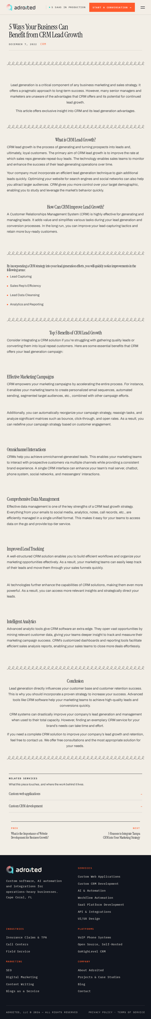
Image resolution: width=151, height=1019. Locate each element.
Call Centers (17, 944)
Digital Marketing (22, 977)
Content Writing (20, 984)
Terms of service (131, 1012)
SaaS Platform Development (101, 904)
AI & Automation (92, 890)
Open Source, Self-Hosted (100, 944)
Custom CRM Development (98, 883)
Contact (84, 991)
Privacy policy (101, 1012)
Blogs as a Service (23, 991)
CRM (43, 44)
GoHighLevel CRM (92, 951)
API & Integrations (94, 912)
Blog (81, 984)
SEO (9, 970)
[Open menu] (142, 7)
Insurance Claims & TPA (26, 937)
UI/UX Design (89, 918)
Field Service (18, 951)
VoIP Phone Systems (94, 937)
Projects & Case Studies (99, 977)
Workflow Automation (95, 898)
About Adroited (91, 970)
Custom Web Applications (99, 876)
